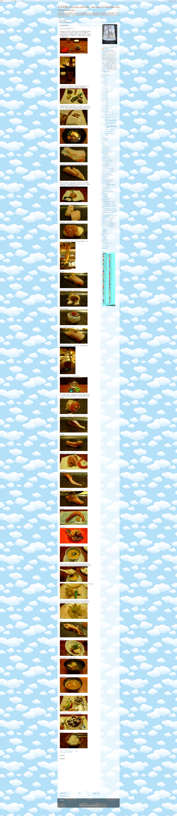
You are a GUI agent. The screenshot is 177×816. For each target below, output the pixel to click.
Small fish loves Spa (106, 243)
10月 (106, 93)
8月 (106, 97)
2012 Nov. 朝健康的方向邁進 (108, 184)
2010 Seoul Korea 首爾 (106, 160)
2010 (105, 138)
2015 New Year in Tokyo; (107, 191)
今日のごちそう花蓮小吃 (107, 226)
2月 (106, 108)
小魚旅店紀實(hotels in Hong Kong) (109, 206)
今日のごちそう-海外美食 (107, 223)
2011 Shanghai (105, 176)
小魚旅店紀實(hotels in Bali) (108, 203)
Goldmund (88, 805)
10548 (103, 145)
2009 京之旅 (104, 148)
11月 (106, 91)
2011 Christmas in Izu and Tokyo (108, 171)
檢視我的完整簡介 (106, 71)
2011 (105, 88)
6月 (106, 101)
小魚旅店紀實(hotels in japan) (108, 209)
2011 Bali (104, 166)
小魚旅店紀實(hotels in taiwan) (108, 215)
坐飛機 (103, 231)
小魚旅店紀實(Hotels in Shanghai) (109, 210)
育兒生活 (104, 233)
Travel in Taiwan (105, 246)
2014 (105, 82)
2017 (105, 78)
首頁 (79, 793)
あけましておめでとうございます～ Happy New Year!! (110, 134)
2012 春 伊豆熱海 (106, 181)
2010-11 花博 (105, 163)
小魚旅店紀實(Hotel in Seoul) (108, 201)
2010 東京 (104, 153)
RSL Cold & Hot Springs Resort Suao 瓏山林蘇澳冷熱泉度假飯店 (111, 126)
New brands (104, 241)
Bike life (103, 236)
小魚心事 (104, 194)
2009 (105, 140)
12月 (106, 89)
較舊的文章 (96, 793)
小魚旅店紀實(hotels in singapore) (109, 212)
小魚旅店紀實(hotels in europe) (108, 204)
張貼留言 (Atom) (66, 796)
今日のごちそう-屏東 (106, 221)
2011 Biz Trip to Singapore (107, 170)
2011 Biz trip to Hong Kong (107, 168)
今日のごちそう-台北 (67, 752)
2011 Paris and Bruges (106, 175)
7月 (106, 99)
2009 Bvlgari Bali (105, 150)
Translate (68, 22)
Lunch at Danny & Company (110, 131)
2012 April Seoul (105, 183)
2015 (105, 80)
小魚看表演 (104, 199)
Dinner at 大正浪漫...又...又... (110, 129)
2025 (105, 76)
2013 (105, 84)
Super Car (104, 244)
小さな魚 (106, 48)
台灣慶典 (104, 230)
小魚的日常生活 (105, 198)
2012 (105, 86)
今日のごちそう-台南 (106, 220)
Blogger (96, 805)
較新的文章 (63, 793)
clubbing (104, 238)
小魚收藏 (104, 196)
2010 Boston (104, 155)
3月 (106, 106)
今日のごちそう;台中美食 (107, 225)
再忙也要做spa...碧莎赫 (109, 112)
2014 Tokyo (104, 189)
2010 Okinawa (105, 158)
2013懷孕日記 (105, 188)
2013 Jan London (105, 186)
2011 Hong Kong (105, 173)
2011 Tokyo (104, 178)
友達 (103, 228)
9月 (106, 95)
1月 (106, 110)
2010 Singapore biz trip (106, 161)
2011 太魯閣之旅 (105, 165)
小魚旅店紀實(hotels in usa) (108, 216)
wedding (104, 248)
